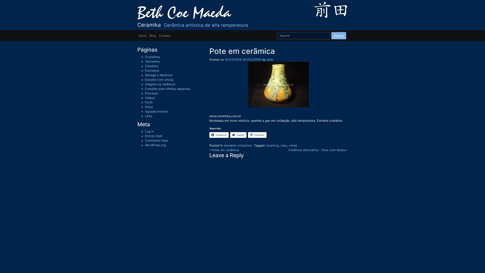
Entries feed (153, 136)
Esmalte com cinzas (159, 80)
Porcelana (152, 70)
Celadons (151, 66)
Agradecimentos (156, 111)
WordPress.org (155, 145)
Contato (165, 36)
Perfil (149, 102)
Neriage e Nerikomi (159, 75)
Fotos (149, 107)
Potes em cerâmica (224, 150)
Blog (152, 36)
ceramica (272, 145)
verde (293, 145)
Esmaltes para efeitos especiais (167, 89)
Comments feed (156, 140)
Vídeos (150, 98)
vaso (283, 145)
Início (142, 36)
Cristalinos (152, 57)
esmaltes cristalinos (238, 145)
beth (269, 59)
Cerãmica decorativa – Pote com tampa (317, 150)
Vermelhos (152, 61)
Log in (149, 131)
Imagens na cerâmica (160, 84)
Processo (151, 93)
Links (148, 116)
